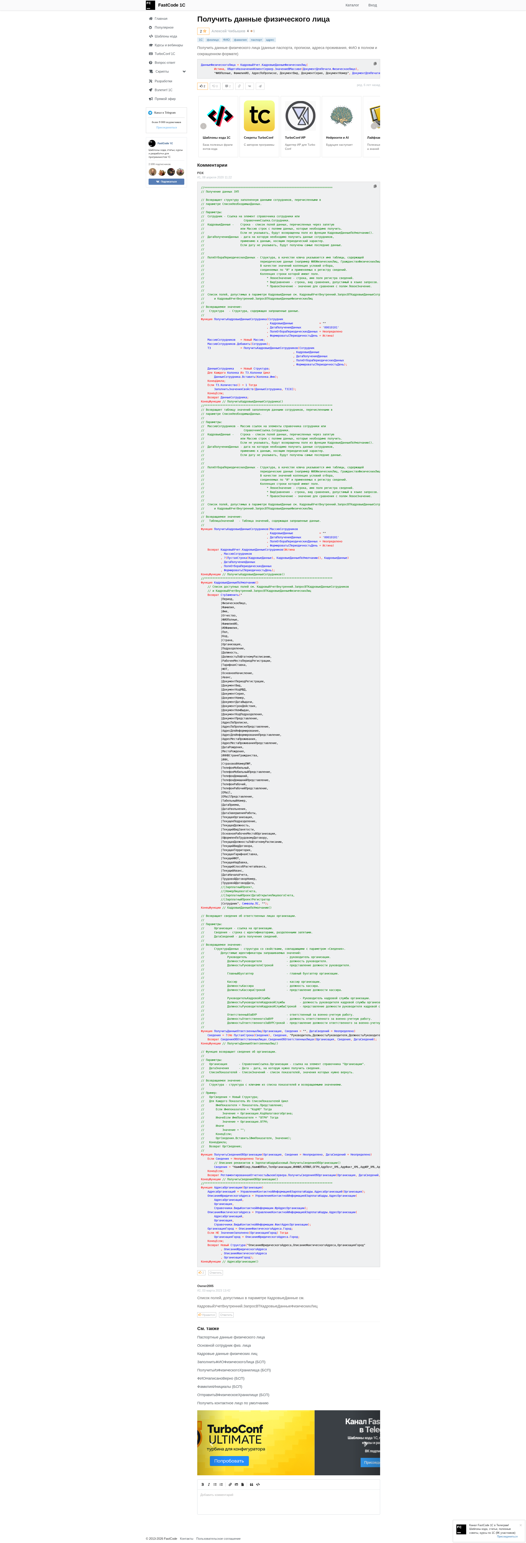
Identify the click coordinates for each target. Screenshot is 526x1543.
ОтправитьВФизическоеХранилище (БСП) (233, 1395)
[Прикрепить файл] (242, 1484)
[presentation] (289, 1495)
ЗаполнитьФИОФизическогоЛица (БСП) (231, 1362)
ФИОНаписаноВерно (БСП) (221, 1378)
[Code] (258, 1484)
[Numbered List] (221, 1484)
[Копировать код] (375, 63)
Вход (372, 5)
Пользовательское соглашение (218, 1538)
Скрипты (162, 71)
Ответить (216, 1272)
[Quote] (251, 1484)
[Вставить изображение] (236, 1484)
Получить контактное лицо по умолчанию (233, 1403)
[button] (211, 1442)
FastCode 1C (171, 5)
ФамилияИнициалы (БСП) (219, 1387)
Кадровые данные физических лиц (227, 1354)
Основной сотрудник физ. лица (224, 1345)
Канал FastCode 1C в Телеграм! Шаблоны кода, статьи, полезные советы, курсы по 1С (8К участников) (492, 1529)
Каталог (352, 5)
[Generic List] (215, 1484)
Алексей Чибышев (228, 31)
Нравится (208, 1314)
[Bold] (203, 1484)
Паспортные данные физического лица (231, 1337)
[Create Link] (230, 1484)
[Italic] (209, 1484)
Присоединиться (166, 127)
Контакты (186, 1538)
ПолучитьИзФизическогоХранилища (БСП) (234, 1370)
